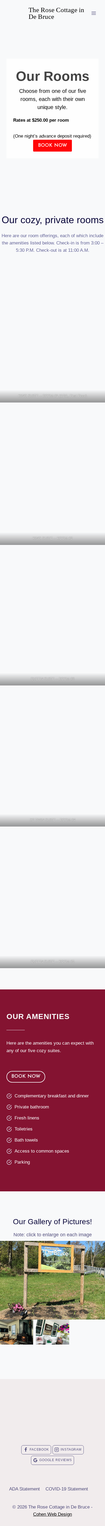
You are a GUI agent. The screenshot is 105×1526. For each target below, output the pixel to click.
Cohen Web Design (52, 1514)
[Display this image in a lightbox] (52, 1280)
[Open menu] (94, 13)
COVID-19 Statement (67, 1489)
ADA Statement (24, 1489)
